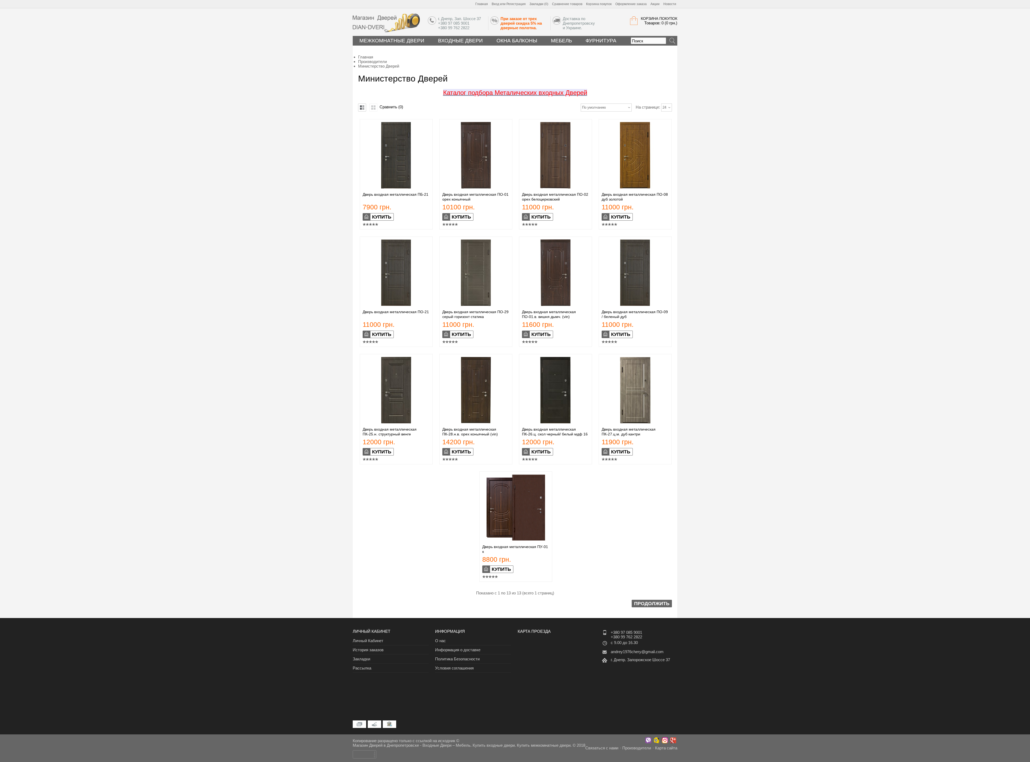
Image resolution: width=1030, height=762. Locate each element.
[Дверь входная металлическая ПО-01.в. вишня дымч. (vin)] (555, 304)
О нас (440, 640)
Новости (669, 4)
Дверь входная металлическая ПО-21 (396, 312)
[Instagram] (665, 740)
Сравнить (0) (391, 107)
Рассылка (362, 668)
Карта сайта (666, 748)
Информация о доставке (457, 650)
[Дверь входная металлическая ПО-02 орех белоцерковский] (555, 187)
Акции (655, 4)
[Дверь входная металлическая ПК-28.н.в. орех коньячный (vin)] (476, 422)
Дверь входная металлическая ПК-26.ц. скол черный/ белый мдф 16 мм (555, 434)
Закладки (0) (538, 4)
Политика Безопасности (457, 659)
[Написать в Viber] (648, 740)
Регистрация (516, 4)
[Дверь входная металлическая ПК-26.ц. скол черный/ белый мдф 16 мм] (555, 422)
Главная (481, 4)
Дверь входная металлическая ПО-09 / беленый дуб (635, 314)
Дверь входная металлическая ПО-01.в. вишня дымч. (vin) (549, 314)
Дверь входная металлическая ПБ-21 (395, 194)
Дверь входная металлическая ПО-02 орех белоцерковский (555, 196)
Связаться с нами (601, 748)
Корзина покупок (599, 4)
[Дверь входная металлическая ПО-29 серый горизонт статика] (476, 304)
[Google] (673, 740)
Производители (636, 748)
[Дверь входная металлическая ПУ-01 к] (516, 539)
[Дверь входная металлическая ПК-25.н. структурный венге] (396, 422)
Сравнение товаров (567, 4)
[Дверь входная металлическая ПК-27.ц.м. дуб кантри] (635, 422)
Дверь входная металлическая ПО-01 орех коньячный (475, 196)
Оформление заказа (631, 4)
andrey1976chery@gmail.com (637, 651)
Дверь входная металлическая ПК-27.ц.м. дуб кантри (629, 431)
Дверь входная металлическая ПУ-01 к (515, 549)
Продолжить (652, 603)
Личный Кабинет (368, 640)
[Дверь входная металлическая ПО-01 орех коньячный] (476, 187)
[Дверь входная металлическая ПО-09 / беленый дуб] (635, 304)
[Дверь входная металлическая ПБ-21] (396, 187)
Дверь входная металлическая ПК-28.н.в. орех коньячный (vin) (470, 431)
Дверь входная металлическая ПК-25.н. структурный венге (390, 431)
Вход (495, 4)
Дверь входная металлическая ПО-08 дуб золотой (635, 196)
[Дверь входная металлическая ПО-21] (396, 304)
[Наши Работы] (656, 740)
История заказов (368, 650)
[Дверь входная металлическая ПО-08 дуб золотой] (635, 187)
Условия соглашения (454, 668)
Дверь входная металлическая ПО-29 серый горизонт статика (475, 314)
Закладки (361, 659)
